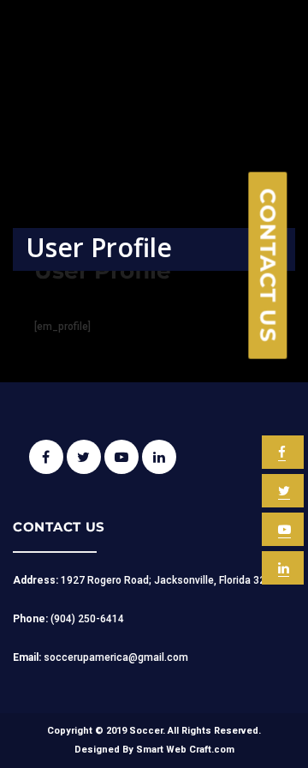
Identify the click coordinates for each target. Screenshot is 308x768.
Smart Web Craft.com (185, 749)
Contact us (268, 265)
